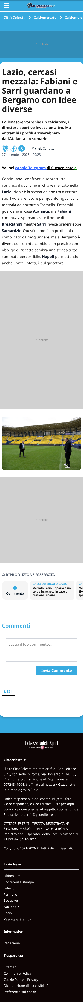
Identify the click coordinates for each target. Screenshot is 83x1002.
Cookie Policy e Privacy (21, 979)
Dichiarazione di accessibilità (26, 985)
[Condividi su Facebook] (13, 148)
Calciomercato (45, 17)
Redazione (12, 943)
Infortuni (11, 888)
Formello (10, 894)
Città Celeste (14, 17)
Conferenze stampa (19, 882)
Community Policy (17, 973)
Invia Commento (56, 670)
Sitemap (10, 967)
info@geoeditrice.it (41, 814)
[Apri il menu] (6, 5)
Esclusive (11, 900)
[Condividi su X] (21, 148)
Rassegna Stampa (17, 919)
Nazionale (11, 906)
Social (8, 913)
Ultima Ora (12, 876)
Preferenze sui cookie (20, 992)
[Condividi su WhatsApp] (5, 148)
